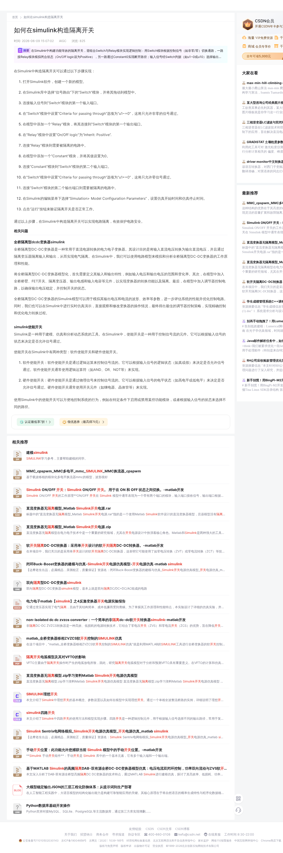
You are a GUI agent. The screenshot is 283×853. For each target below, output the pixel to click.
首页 (15, 17)
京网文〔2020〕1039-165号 (106, 840)
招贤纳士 (86, 834)
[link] (15, 17)
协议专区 (134, 834)
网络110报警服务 (221, 840)
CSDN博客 (182, 829)
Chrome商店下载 (271, 840)
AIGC (62, 41)
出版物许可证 (142, 845)
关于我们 (70, 834)
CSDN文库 (164, 829)
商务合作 (102, 834)
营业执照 (158, 845)
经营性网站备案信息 (138, 840)
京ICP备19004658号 (73, 840)
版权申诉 (126, 845)
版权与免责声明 (108, 845)
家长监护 (203, 840)
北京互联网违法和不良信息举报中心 (174, 840)
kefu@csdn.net (189, 834)
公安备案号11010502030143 (41, 840)
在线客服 (214, 834)
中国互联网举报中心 (246, 840)
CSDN (150, 829)
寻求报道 (118, 834)
